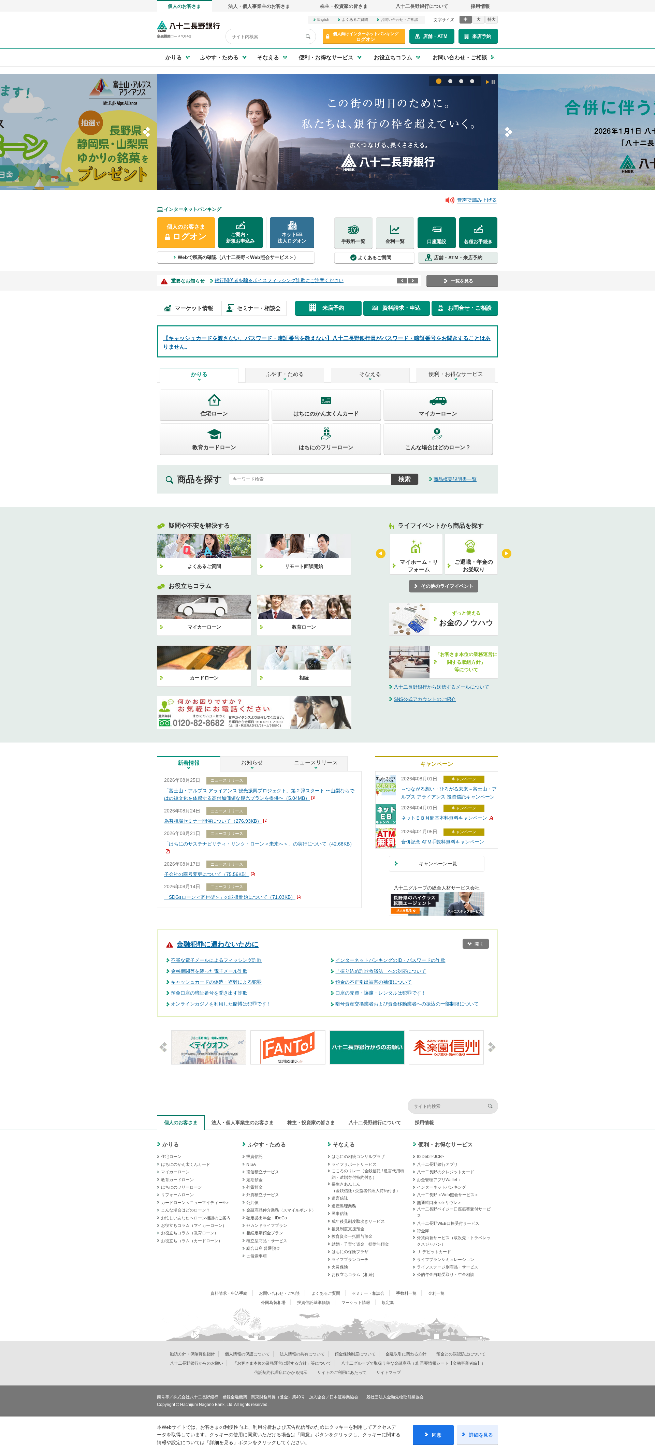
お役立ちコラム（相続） (354, 1274)
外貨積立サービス (262, 1194)
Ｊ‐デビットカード (434, 1251)
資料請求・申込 (401, 308)
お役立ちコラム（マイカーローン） (194, 1225)
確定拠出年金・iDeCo (266, 1218)
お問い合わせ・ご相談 (399, 19)
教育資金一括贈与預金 (352, 1236)
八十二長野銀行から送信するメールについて (441, 687)
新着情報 (189, 763)
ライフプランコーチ (350, 1259)
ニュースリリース (316, 762)
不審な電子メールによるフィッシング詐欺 (216, 960)
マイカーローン (175, 1172)
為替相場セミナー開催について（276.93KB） (213, 821)
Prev (402, 280)
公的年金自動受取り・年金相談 (445, 1274)
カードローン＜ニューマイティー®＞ (195, 1202)
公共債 (252, 1202)
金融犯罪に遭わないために (218, 944)
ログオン (365, 36)
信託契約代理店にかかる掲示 (280, 1372)
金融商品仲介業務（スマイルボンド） (281, 1210)
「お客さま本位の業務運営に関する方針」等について (282, 1363)
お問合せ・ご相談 (470, 308)
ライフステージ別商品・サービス (447, 1267)
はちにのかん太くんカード (185, 1164)
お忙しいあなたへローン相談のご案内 (196, 1218)
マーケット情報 (194, 308)
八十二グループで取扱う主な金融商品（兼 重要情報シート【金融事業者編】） (413, 1363)
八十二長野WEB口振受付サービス (448, 1223)
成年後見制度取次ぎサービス (358, 1221)
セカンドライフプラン (266, 1225)
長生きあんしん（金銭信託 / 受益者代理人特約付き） (366, 1187)
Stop (493, 82)
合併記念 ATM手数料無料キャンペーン (442, 842)
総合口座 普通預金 (263, 1248)
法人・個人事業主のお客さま (259, 6)
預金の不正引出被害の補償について (373, 982)
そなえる (370, 374)
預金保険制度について (355, 1354)
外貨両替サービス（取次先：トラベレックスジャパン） (454, 1241)
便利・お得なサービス (455, 374)
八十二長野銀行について (422, 6)
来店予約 (481, 36)
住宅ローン (171, 1156)
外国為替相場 (273, 1302)
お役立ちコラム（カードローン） (191, 1240)
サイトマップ (388, 1372)
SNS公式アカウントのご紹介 (425, 699)
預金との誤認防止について (460, 1354)
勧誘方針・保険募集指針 (192, 1354)
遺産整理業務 (344, 1206)
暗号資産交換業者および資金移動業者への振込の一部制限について (407, 1004)
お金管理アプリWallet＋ (439, 1179)
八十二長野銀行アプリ (437, 1164)
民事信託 (340, 1213)
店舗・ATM (435, 36)
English (323, 19)
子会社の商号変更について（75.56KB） (206, 874)
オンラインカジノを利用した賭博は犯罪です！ (221, 1004)
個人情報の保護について (247, 1354)
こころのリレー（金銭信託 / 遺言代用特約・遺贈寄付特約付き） (368, 1174)
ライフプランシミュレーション (445, 1259)
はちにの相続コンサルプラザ (358, 1156)
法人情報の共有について (302, 1354)
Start (488, 82)
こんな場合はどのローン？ (185, 1210)
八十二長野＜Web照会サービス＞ (448, 1194)
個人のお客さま (184, 6)
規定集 (388, 1302)
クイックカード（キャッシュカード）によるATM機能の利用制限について (294, 280)
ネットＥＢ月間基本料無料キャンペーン (444, 818)
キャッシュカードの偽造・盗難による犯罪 (216, 982)
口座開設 (436, 241)
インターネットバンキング (441, 1187)
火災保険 (340, 1267)
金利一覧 (395, 241)
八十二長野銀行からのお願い (196, 1363)
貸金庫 (423, 1231)
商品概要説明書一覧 (455, 479)
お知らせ (252, 762)
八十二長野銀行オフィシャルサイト (188, 29)
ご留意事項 (256, 1256)
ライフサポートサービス (354, 1164)
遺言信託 (340, 1198)
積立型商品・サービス (266, 1240)
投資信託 (254, 1156)
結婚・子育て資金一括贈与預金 (360, 1244)
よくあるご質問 (355, 19)
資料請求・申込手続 (228, 1293)
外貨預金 (254, 1187)
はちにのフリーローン (181, 1187)
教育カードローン (177, 1179)
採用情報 (480, 6)
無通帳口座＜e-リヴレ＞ (439, 1202)
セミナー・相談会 (259, 308)
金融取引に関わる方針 (405, 1354)
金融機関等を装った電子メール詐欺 (209, 971)
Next (413, 280)
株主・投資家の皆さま (344, 6)
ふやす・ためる (285, 374)
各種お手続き (478, 241)
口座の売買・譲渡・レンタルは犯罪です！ (380, 993)
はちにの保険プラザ (350, 1251)
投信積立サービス (262, 1172)
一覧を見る (462, 280)
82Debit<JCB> (430, 1156)
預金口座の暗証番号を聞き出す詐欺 (209, 993)
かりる (199, 374)
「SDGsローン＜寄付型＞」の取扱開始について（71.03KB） (229, 897)
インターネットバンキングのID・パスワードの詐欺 (390, 960)
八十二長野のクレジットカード (445, 1172)
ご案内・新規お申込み (240, 238)
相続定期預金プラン (264, 1233)
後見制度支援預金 (348, 1229)
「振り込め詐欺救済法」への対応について (380, 971)
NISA (251, 1164)
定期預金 (254, 1179)
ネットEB (292, 238)
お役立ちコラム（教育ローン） (189, 1233)
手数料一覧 (353, 241)
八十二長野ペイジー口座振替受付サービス (454, 1212)
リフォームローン (177, 1194)
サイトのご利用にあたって (341, 1372)
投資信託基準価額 (313, 1302)
